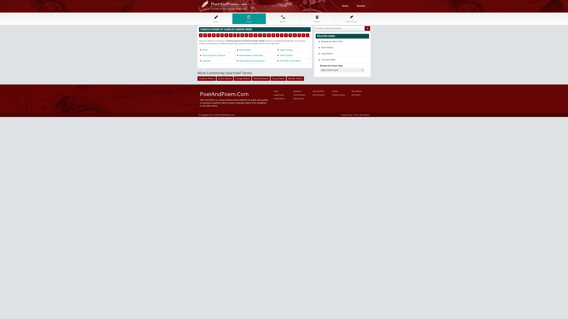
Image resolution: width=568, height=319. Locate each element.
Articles (335, 91)
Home (345, 5)
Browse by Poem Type (331, 65)
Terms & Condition (361, 115)
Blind (205, 49)
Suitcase (206, 60)
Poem (276, 91)
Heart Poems (298, 98)
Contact (361, 5)
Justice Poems (225, 78)
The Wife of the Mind (290, 60)
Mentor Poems (295, 78)
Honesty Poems (260, 78)
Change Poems (242, 78)
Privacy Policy (346, 115)
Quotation (297, 91)
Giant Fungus (286, 49)
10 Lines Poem (328, 59)
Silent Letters (286, 55)
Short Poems (327, 47)
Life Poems (356, 95)
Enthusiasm (245, 49)
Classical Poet (318, 91)
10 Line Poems (299, 95)
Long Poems (327, 53)
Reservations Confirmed (251, 55)
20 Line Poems (319, 95)
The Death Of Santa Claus (252, 60)
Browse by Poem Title (331, 41)
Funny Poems (279, 98)
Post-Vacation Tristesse (213, 55)
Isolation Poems (206, 78)
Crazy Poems (278, 78)
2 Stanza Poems (338, 95)
